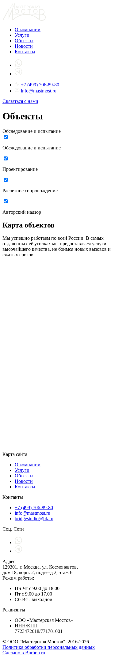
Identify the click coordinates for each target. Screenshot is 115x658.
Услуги (22, 35)
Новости (24, 46)
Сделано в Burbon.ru (23, 652)
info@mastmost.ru (38, 90)
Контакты (25, 51)
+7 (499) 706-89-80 (39, 84)
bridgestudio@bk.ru (34, 518)
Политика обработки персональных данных (48, 647)
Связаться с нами (20, 101)
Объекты (24, 40)
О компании (27, 29)
